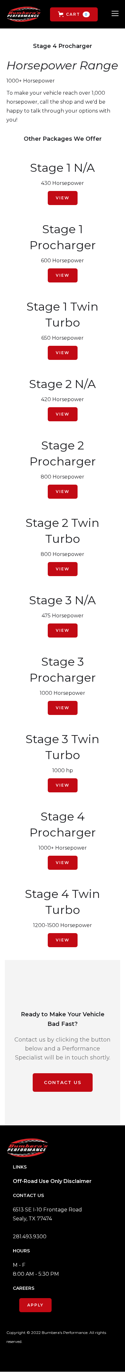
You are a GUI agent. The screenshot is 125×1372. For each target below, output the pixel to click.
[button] (74, 14)
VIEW (63, 197)
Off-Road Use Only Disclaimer (52, 1181)
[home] (23, 14)
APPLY (35, 1305)
